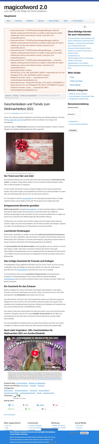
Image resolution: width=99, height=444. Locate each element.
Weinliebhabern (9, 279)
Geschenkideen (78, 21)
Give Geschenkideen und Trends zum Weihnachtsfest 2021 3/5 (15, 395)
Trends (39, 393)
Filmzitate (18, 21)
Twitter (78, 430)
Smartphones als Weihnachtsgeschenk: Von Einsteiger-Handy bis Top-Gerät (81, 58)
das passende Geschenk (15, 120)
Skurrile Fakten (54, 21)
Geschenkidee (22, 270)
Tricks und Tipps (76, 81)
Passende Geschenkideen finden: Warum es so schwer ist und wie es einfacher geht (80, 50)
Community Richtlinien (36, 427)
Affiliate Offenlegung (59, 425)
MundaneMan (15, 113)
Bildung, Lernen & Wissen (78, 94)
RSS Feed (79, 425)
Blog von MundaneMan (9, 414)
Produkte (33, 385)
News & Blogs (75, 85)
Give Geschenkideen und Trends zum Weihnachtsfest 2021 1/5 (13, 395)
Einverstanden (74, 433)
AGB (6, 427)
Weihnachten (8, 390)
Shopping (41, 385)
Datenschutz (9, 430)
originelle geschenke (11, 393)
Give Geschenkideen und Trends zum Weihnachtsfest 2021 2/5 (14, 395)
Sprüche (41, 21)
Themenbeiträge (21, 383)
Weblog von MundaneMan (28, 95)
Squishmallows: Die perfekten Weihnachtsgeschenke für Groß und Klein (80, 65)
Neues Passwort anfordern (78, 124)
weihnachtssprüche (21, 390)
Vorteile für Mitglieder (35, 425)
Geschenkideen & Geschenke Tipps (81, 96)
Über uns (8, 425)
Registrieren (73, 121)
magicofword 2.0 (25, 7)
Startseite (8, 95)
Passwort (71, 114)
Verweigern (84, 433)
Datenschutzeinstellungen (49, 429)
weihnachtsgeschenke (27, 393)
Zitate (8, 21)
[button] (14, 405)
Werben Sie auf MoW (59, 427)
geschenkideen (44, 390)
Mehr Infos (53, 442)
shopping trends (48, 393)
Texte (72, 77)
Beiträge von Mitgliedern (37, 383)
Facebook (79, 427)
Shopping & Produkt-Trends (78, 99)
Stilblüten (30, 21)
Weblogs (16, 95)
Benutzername (73, 107)
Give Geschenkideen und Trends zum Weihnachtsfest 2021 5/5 (19, 395)
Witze (66, 21)
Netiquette (32, 430)
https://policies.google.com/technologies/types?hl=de (49, 378)
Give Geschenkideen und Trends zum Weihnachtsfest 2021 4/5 (17, 395)
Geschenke (24, 385)
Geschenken (27, 198)
